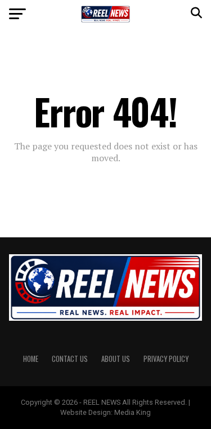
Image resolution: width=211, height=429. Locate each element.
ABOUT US (115, 358)
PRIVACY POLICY (165, 358)
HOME (30, 358)
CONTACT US (70, 358)
